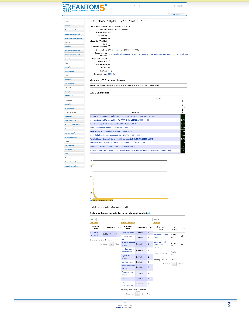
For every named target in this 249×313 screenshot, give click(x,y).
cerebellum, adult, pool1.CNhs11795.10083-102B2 (111, 131)
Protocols (68, 149)
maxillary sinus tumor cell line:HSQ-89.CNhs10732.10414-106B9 (117, 143)
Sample (135, 112)
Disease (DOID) (70, 120)
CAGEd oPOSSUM (71, 137)
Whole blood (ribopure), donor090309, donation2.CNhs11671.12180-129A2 (121, 139)
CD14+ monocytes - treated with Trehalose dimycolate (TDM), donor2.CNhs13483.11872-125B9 (130, 150)
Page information (71, 166)
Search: (157, 98)
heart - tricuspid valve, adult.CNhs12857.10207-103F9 (113, 124)
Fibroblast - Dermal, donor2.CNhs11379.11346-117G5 (112, 146)
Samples (68, 25)
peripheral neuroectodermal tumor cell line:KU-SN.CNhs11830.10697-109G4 (122, 116)
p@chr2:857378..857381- (102, 200)
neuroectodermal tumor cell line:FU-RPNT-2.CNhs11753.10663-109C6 (119, 120)
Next (149, 294)
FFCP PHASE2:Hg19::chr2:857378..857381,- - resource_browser (84, 6)
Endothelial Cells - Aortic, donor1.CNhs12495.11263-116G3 (115, 135)
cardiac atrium (128, 262)
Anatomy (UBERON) (72, 124)
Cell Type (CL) (70, 116)
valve (124, 279)
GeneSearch (134, 6)
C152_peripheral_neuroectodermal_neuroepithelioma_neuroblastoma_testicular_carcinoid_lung (148, 54)
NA (109, 71)
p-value (109, 227)
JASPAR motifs (70, 133)
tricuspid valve (128, 233)
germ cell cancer (161, 253)
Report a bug (119, 307)
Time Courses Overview (73, 38)
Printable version (71, 162)
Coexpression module (73, 34)
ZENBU (111, 74)
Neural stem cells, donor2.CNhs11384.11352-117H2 (112, 128)
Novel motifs (69, 129)
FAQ (125, 302)
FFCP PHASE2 (176, 14)
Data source (69, 145)
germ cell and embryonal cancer (160, 244)
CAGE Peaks (69, 71)
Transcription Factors (73, 30)
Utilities (68, 153)
